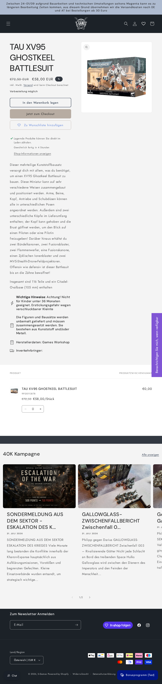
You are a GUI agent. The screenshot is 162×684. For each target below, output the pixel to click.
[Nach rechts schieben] (89, 597)
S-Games (42, 674)
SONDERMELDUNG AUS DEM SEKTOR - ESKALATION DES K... (35, 520)
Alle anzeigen (150, 455)
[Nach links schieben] (72, 597)
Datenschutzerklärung (104, 674)
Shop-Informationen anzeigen (32, 154)
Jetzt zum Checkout (40, 114)
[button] (8, 23)
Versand (28, 85)
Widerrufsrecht (81, 674)
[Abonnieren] (76, 625)
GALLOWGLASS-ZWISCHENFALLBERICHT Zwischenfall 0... (111, 520)
